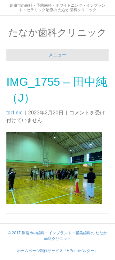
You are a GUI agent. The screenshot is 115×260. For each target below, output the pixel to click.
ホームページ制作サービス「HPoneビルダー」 (57, 251)
